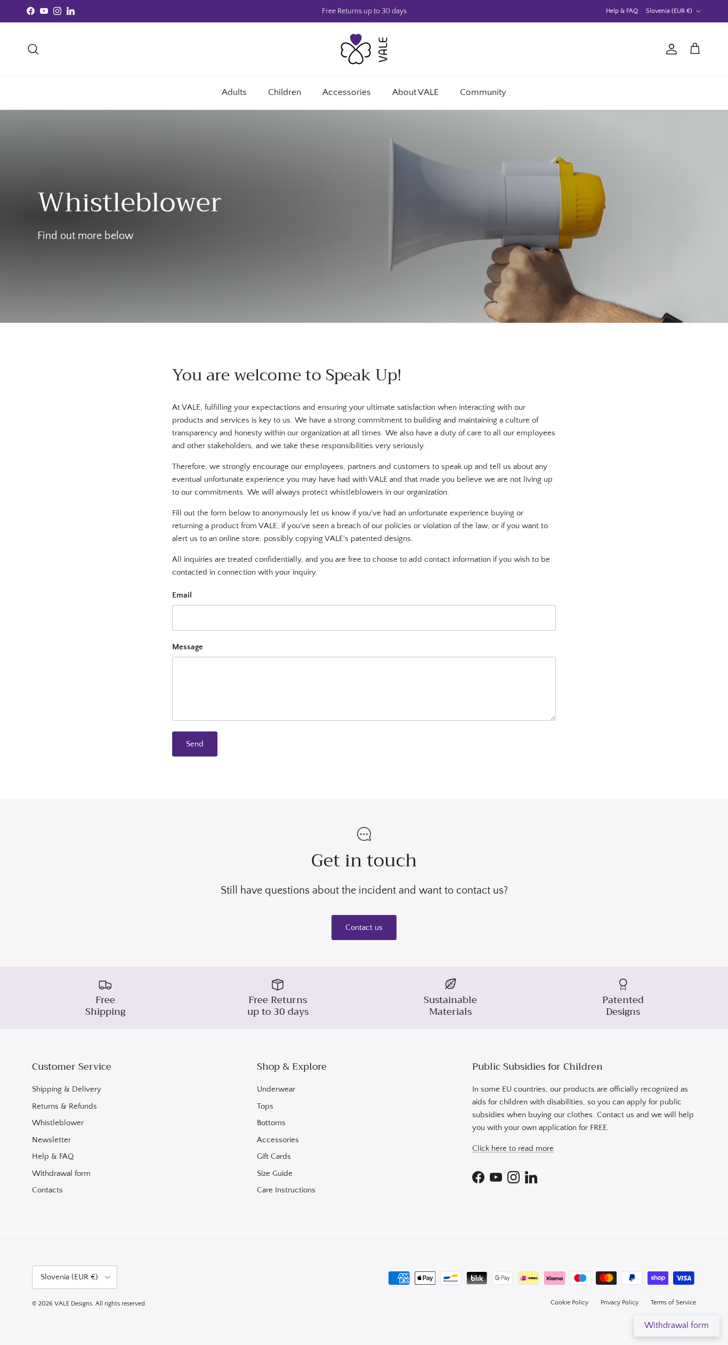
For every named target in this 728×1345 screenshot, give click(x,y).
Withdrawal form (61, 1173)
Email (182, 595)
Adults (234, 92)
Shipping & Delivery (66, 1089)
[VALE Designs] (364, 49)
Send (195, 744)
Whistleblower (58, 1122)
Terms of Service (673, 1302)
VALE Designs (73, 1303)
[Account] (669, 49)
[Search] (33, 49)
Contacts (47, 1190)
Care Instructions (286, 1190)
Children (284, 92)
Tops (265, 1106)
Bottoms (271, 1122)
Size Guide (275, 1173)
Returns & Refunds (64, 1106)
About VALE (415, 92)
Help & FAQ (622, 10)
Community (483, 92)
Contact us (364, 927)
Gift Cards (274, 1156)
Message (187, 646)
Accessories (346, 92)
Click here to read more (513, 1148)
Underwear (276, 1089)
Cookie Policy (569, 1302)
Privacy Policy (619, 1302)
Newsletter (51, 1139)
